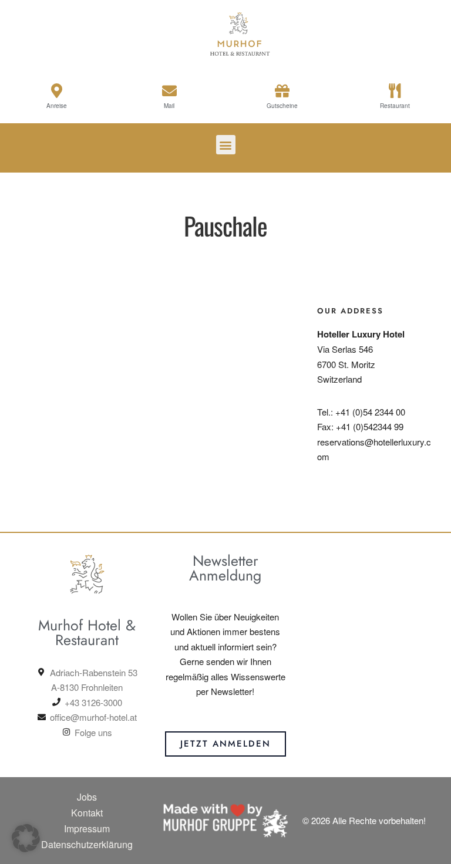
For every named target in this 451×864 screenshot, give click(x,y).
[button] (225, 144)
